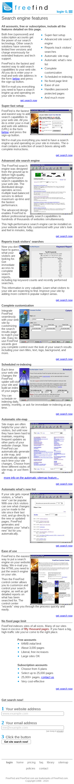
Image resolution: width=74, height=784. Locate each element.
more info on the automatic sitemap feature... (31, 477)
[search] (66, 11)
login (60, 11)
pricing (31, 762)
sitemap (63, 762)
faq (41, 762)
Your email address (21, 723)
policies (30, 768)
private (60, 731)
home (20, 762)
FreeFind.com (61, 778)
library (50, 762)
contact (43, 768)
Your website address (23, 709)
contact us (47, 677)
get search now (28, 100)
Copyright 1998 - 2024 (37, 781)
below (16, 78)
